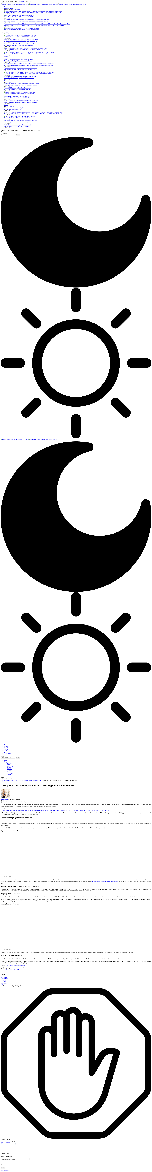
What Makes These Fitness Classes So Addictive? (16, 98)
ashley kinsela (4, 799)
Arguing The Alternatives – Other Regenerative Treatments (51, 810)
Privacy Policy (21, 1)
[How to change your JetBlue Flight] (13, 107)
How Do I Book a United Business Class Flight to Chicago (18, 117)
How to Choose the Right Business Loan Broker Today (18, 61)
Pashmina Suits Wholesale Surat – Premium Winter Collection (19, 36)
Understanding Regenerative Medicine (10, 810)
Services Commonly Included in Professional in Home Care (19, 93)
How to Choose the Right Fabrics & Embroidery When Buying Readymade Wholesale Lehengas (28, 53)
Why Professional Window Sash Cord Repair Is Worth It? (18, 16)
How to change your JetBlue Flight (12, 109)
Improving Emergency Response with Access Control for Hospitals (20, 85)
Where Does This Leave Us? (102, 810)
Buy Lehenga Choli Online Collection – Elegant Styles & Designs (20, 41)
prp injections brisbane (19, 924)
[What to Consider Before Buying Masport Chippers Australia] (20, 76)
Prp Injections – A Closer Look (28, 810)
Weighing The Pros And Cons (73, 810)
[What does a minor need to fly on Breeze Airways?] (17, 125)
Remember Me (6, 1124)
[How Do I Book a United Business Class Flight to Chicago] (19, 116)
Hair (2, 781)
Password (3, 1121)
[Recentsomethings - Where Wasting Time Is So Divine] (43, 4)
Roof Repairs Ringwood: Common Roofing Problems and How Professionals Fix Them (26, 21)
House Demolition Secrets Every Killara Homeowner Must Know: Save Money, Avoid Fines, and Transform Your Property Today (36, 25)
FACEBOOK (4, 936)
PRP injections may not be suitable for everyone (105, 840)
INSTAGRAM (4, 938)
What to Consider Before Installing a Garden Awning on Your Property (21, 29)
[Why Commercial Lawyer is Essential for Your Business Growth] (20, 68)
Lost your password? (6, 1129)
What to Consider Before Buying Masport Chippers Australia (19, 78)
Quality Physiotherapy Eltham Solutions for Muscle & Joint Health (20, 102)
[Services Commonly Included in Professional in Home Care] (19, 92)
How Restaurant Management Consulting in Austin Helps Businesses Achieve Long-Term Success (28, 65)
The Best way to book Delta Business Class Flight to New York (20, 122)
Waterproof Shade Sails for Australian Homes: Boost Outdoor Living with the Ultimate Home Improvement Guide (32, 12)
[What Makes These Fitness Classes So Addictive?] (17, 96)
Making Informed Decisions (88, 810)
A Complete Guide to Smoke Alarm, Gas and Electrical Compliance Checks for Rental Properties (28, 73)
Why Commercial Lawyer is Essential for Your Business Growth (20, 69)
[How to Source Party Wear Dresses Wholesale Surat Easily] (19, 43)
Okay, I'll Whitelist (5, 1101)
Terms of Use (31, 1)
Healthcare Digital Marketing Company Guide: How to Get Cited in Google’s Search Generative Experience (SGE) (33, 113)
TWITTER (3, 939)
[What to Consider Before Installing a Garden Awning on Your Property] (22, 28)
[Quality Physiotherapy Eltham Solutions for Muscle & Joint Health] (21, 100)
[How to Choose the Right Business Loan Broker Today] (18, 59)
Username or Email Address (8, 1118)
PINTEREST (4, 942)
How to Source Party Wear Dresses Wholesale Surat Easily (18, 45)
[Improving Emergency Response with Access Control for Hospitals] (21, 83)
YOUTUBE (4, 940)
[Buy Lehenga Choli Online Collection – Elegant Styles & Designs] (21, 39)
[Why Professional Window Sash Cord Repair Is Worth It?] (19, 15)
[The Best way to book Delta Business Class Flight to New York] (20, 120)
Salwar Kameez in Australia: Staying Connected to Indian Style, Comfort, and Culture (25, 49)
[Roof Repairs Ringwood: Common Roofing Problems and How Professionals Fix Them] (26, 19)
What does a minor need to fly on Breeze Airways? (16, 126)
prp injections (10, 924)
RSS (2, 943)
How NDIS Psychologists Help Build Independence (17, 89)
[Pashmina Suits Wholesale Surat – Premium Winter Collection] (20, 35)
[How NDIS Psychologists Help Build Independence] (17, 88)
